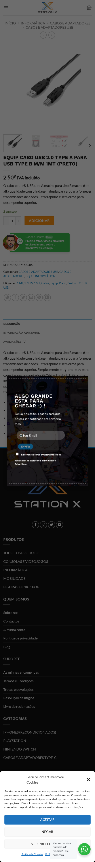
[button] (88, 779)
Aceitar (47, 819)
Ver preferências (47, 844)
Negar (47, 832)
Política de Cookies (32, 854)
